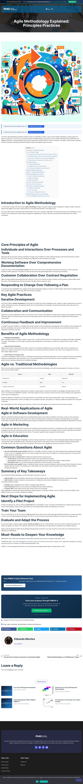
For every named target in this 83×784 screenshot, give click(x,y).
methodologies (22, 624)
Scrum (9, 460)
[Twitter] (39, 747)
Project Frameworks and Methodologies (22, 620)
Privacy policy (43, 781)
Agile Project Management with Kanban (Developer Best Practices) (30, 538)
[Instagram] (43, 747)
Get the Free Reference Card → (14, 585)
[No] (79, 780)
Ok (37, 781)
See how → (72, 1)
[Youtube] (46, 747)
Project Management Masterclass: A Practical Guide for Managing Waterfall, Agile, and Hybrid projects (34, 546)
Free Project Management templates (25, 687)
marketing (14, 624)
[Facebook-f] (36, 747)
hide (33, 147)
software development (34, 624)
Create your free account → (36, 126)
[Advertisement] (41, 229)
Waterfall (29, 368)
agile (8, 624)
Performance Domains (12, 581)
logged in (10, 669)
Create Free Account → (41, 610)
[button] (48, 9)
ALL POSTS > (18, 644)
